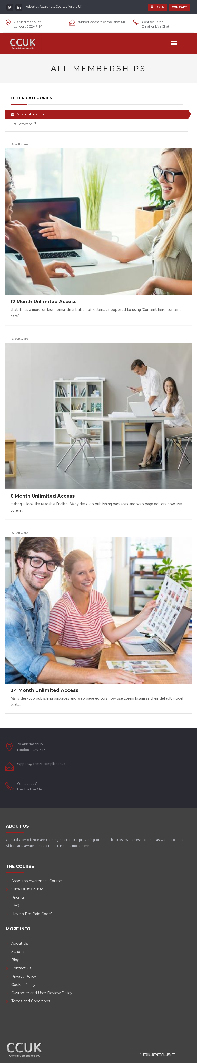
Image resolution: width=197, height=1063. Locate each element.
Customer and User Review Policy (42, 992)
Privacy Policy (23, 976)
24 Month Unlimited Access (44, 690)
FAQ (15, 905)
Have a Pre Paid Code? (32, 914)
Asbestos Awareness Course (36, 881)
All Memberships (30, 114)
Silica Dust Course (27, 889)
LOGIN (160, 7)
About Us (19, 943)
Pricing (17, 897)
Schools (18, 951)
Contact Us (21, 968)
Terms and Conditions (30, 1001)
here (85, 846)
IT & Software (24, 124)
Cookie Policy (23, 984)
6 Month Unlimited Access (43, 496)
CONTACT (179, 7)
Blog (15, 960)
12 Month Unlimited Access (43, 301)
